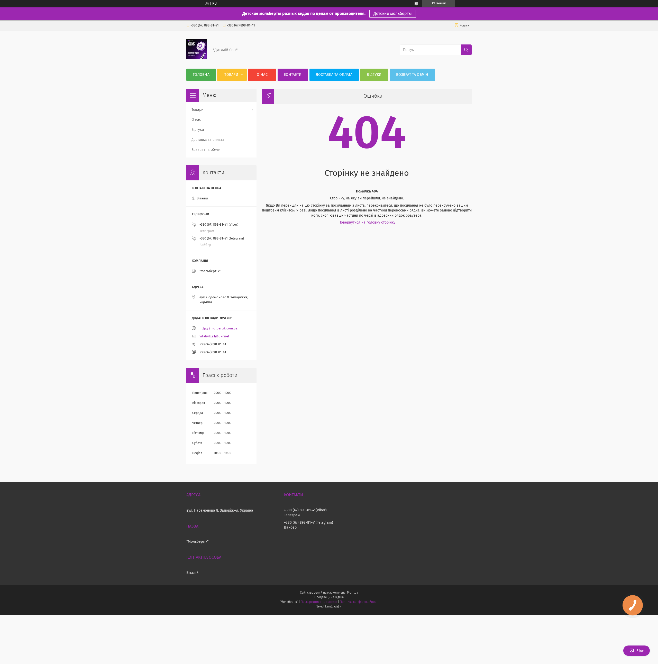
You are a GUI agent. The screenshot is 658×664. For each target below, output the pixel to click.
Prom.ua (352, 592)
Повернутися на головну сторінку (367, 222)
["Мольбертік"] (196, 58)
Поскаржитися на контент (319, 602)
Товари (231, 75)
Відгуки (374, 75)
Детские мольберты (392, 14)
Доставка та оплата (334, 75)
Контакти (292, 75)
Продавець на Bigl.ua (329, 597)
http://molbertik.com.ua (218, 328)
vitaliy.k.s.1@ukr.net (214, 336)
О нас (262, 75)
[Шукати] (466, 49)
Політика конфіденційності (359, 602)
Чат (640, 651)
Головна (201, 75)
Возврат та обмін (412, 75)
